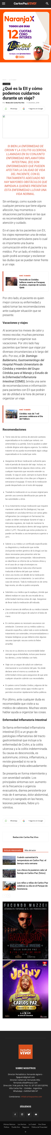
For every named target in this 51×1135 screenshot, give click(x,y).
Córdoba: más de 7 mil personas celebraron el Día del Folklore (31, 416)
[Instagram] (22, 1114)
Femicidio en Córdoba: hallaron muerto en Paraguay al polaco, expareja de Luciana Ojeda (32, 284)
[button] (47, 3)
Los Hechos (22, 1124)
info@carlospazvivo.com (31, 1096)
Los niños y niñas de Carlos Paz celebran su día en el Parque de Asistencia (32, 885)
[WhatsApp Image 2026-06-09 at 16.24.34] (25, 1017)
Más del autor (30, 850)
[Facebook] (15, 1114)
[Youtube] (36, 1114)
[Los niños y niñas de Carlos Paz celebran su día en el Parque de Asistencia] (9, 885)
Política (6, 1127)
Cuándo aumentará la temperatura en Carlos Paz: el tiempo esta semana (31, 860)
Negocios (25, 1127)
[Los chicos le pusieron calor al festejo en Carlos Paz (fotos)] (9, 873)
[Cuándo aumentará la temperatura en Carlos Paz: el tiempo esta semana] (9, 860)
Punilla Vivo (16, 1127)
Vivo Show (42, 1124)
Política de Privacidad (39, 1127)
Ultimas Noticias (9, 1124)
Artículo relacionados (13, 850)
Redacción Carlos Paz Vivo (15, 103)
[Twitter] (29, 1114)
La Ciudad (12, 80)
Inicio (4, 80)
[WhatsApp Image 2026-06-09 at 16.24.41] (25, 959)
